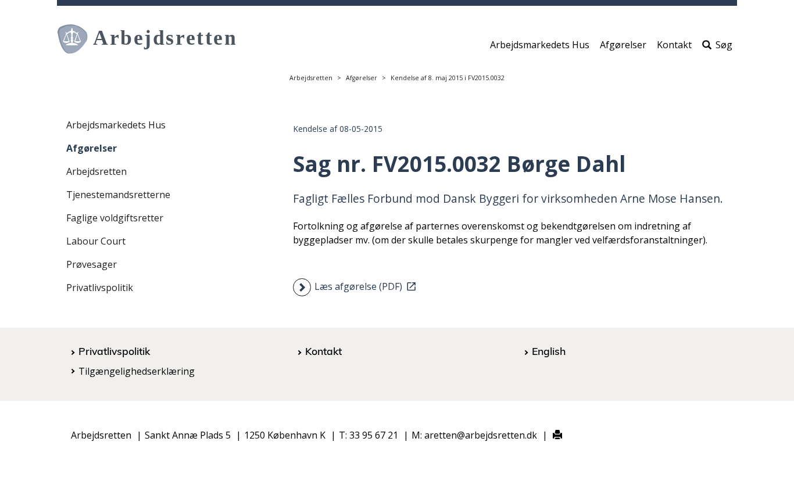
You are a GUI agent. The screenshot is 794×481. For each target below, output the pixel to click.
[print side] (550, 435)
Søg (724, 44)
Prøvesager (91, 264)
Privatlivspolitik (99, 287)
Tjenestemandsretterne (118, 194)
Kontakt (674, 44)
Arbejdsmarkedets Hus (539, 44)
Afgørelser (623, 44)
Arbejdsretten (310, 78)
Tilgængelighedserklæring (136, 371)
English (549, 350)
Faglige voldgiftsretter (114, 217)
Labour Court (96, 241)
